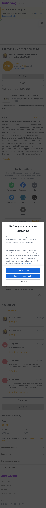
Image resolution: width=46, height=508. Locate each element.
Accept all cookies (23, 270)
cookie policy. (26, 263)
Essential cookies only (23, 276)
